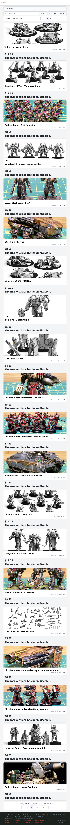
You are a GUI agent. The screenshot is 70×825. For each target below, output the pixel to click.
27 (59, 18)
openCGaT (47, 814)
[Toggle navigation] (66, 2)
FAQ (49, 821)
